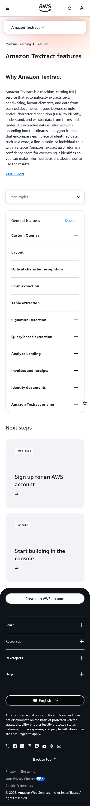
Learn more (15, 173)
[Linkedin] (22, 747)
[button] (28, 27)
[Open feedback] (85, 403)
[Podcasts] (52, 747)
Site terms (27, 771)
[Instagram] (29, 747)
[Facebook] (15, 747)
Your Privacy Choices (20, 779)
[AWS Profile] (81, 8)
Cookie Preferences (19, 785)
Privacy (11, 771)
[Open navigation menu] (7, 8)
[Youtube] (44, 747)
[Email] (59, 747)
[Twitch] (37, 747)
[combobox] (45, 197)
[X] (7, 747)
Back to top (42, 759)
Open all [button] (72, 220)
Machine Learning (18, 44)
